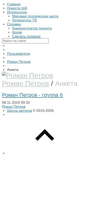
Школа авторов (19, 111)
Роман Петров (25, 83)
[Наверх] (44, 153)
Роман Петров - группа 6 (32, 95)
